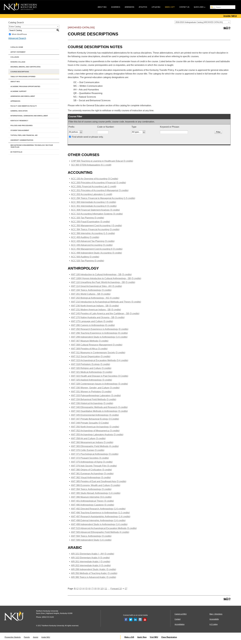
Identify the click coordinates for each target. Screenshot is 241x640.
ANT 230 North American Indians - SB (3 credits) (95, 306)
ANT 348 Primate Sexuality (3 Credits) (90, 423)
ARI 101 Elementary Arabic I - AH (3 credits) (92, 554)
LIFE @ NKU (156, 7)
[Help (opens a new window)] (229, 28)
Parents (27, 637)
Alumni (35, 637)
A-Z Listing (213, 624)
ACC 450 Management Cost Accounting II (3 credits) (96, 249)
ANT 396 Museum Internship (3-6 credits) (91, 497)
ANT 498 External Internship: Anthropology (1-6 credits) (98, 520)
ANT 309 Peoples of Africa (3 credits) (89, 348)
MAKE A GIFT (170, 7)
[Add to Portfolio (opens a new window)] (224, 28)
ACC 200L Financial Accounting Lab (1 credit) (93, 186)
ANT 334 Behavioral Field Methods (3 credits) (93, 399)
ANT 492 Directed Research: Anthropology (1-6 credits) (98, 509)
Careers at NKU (181, 614)
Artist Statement (18, 52)
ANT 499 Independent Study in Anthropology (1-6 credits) (99, 524)
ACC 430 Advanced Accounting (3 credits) (92, 245)
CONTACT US (184, 7)
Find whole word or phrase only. (87, 137)
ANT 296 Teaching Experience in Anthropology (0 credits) (99, 333)
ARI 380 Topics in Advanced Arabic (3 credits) (93, 577)
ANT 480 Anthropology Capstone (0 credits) (92, 505)
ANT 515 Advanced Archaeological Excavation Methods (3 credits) (104, 528)
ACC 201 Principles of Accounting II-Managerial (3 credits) (99, 190)
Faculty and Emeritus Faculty (23, 106)
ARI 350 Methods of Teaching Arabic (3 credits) (94, 573)
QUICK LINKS (199, 7)
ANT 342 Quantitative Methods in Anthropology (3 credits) (99, 411)
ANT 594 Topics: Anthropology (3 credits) (91, 536)
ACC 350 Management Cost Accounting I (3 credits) (96, 225)
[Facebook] (126, 619)
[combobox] (202, 22)
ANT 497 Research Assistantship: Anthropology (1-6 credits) (100, 516)
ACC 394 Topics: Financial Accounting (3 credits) (95, 229)
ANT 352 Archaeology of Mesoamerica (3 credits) (95, 430)
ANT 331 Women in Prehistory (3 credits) (91, 391)
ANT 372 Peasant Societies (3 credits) (90, 458)
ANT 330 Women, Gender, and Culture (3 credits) (95, 388)
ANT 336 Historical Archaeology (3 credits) (92, 403)
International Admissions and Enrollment (29, 116)
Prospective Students (13, 637)
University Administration (21, 140)
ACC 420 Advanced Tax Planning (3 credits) (93, 241)
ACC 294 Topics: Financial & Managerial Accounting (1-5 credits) (103, 198)
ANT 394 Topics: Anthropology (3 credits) (91, 489)
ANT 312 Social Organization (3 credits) (90, 356)
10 (102, 588)
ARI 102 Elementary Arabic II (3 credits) (90, 557)
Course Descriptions (19, 72)
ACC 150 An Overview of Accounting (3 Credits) (94, 178)
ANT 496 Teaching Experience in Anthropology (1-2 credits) (100, 512)
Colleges (14, 57)
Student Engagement (19, 130)
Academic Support (18, 91)
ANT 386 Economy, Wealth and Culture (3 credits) (95, 485)
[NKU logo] (20, 6)
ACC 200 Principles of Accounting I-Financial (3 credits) (98, 182)
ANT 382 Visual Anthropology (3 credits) (91, 477)
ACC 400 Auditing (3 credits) (85, 237)
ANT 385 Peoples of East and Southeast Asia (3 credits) (98, 481)
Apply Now (142, 637)
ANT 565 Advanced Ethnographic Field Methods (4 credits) (100, 532)
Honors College (17, 62)
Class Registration (169, 637)
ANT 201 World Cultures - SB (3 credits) (90, 294)
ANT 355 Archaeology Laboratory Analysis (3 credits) (97, 434)
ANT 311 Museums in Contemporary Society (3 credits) (98, 352)
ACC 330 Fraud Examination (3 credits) (90, 221)
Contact (177, 619)
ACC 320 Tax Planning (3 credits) (87, 218)
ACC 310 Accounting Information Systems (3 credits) (97, 214)
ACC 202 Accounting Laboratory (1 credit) (91, 194)
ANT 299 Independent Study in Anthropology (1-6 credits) (99, 337)
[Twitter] (130, 619)
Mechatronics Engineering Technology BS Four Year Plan (31, 146)
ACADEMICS (115, 7)
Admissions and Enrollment (22, 96)
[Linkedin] (135, 619)
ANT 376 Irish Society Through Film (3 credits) (94, 466)
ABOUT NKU (102, 7)
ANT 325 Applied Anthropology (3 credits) (91, 380)
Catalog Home (16, 47)
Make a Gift (129, 637)
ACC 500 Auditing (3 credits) (85, 257)
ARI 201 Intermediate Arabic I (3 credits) (90, 561)
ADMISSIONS (129, 7)
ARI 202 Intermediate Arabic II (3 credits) (91, 565)
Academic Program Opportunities (25, 86)
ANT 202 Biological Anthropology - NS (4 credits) (95, 298)
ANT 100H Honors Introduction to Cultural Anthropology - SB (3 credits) (106, 278)
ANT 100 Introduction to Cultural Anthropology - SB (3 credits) (101, 274)
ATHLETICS (143, 7)
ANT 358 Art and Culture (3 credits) (88, 438)
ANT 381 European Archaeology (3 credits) (92, 473)
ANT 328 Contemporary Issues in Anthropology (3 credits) (99, 384)
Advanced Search (17, 38)
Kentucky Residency (19, 120)
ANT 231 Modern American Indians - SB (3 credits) (96, 309)
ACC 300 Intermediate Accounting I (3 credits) (93, 202)
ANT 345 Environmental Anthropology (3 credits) (95, 415)
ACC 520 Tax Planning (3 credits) (87, 260)
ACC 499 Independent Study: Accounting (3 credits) (96, 253)
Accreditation (180, 624)
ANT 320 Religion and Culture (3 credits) (91, 368)
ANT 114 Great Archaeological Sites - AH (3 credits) (96, 286)
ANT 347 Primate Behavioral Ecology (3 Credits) (95, 419)
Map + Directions (215, 614)
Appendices (15, 101)
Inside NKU (45, 637)
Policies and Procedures (21, 125)
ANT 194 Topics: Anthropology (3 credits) (91, 290)
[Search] (213, 7)
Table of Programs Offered (22, 76)
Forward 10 (116, 588)
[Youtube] (145, 619)
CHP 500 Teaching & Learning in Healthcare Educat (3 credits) (102, 161)
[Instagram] (140, 619)
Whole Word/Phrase (19, 34)
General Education (18, 111)
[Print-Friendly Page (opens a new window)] (227, 28)
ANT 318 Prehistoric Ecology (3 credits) (90, 364)
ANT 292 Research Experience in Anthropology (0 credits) (99, 329)
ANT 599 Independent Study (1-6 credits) (91, 540)
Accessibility (214, 619)
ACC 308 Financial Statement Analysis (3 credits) (95, 210)
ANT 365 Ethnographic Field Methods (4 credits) (95, 446)
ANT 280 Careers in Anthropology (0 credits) (93, 325)
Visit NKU (154, 637)
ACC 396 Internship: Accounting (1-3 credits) (93, 233)
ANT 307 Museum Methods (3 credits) (89, 341)
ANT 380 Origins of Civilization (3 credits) (91, 469)
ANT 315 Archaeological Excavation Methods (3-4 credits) (99, 360)
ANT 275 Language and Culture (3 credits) (92, 321)
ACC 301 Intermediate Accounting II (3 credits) (94, 206)
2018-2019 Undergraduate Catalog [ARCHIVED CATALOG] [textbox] (199, 22)
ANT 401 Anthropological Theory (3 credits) (92, 501)
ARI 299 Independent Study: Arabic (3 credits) (93, 569)
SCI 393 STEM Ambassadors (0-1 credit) (91, 165)
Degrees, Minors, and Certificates (25, 67)
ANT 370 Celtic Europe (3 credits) (87, 450)
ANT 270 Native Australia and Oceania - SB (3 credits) (98, 317)
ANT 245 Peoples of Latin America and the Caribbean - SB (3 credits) (105, 313)
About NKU (15, 81)
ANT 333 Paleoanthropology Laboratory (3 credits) (96, 395)
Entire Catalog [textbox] (15, 27)
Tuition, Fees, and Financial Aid (24, 135)
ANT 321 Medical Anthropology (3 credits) (91, 372)
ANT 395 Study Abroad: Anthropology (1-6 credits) (95, 493)
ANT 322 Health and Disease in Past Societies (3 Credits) (99, 376)
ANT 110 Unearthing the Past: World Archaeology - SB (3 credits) (103, 282)
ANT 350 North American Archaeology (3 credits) (95, 427)
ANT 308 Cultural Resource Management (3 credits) (96, 345)
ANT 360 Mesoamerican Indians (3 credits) (92, 442)
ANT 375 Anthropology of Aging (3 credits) (92, 462)
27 (126, 588)
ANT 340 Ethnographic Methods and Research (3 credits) (99, 407)
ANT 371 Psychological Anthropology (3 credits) (94, 454)
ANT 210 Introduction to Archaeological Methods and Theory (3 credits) (106, 302)
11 (106, 588)
